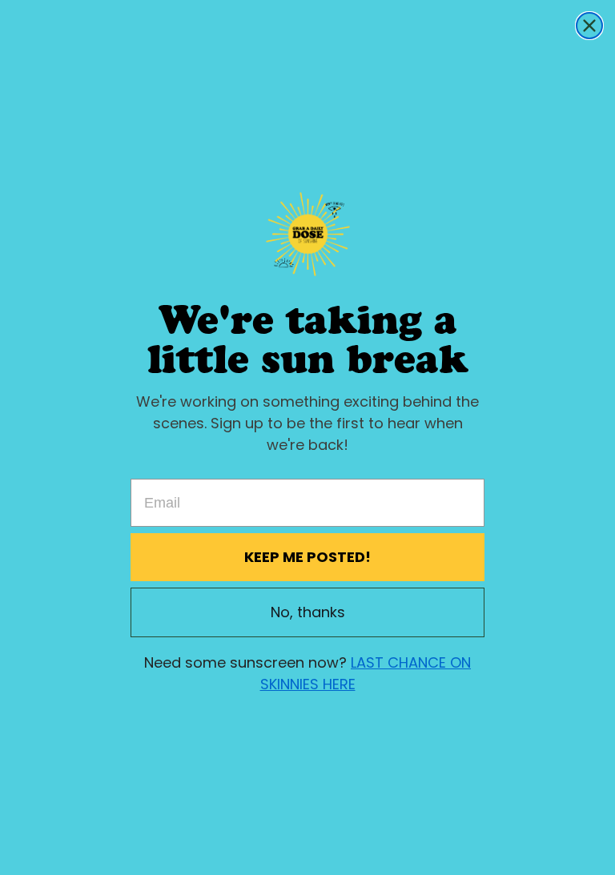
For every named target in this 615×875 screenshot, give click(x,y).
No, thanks (308, 612)
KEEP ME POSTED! (307, 557)
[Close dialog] (589, 25)
